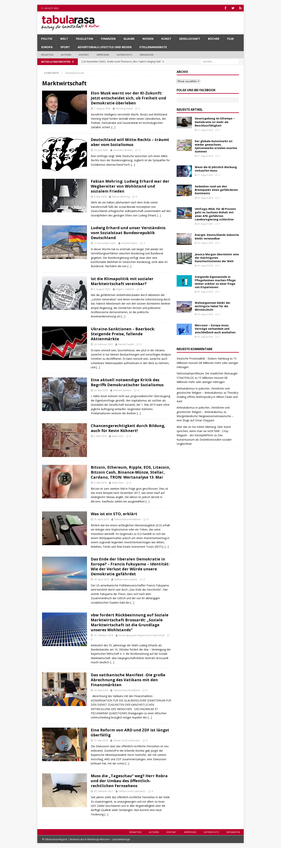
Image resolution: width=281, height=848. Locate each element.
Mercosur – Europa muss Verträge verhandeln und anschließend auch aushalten (215, 328)
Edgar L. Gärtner (125, 289)
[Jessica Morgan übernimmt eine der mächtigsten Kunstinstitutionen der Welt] (184, 258)
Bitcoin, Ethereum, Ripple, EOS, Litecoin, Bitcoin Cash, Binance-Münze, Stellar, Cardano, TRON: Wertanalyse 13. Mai (130, 472)
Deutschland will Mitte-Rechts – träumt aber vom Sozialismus (130, 142)
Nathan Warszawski (125, 579)
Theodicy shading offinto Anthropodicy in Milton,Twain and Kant (207, 397)
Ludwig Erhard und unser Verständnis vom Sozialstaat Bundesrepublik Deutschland (128, 232)
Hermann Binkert (123, 150)
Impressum (103, 54)
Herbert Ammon (122, 390)
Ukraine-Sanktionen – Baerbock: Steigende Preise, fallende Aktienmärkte (123, 333)
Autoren (66, 54)
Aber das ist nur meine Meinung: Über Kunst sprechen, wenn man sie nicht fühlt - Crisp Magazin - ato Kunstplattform (204, 431)
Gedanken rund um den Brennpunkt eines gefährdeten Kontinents (216, 190)
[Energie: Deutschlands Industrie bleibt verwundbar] (184, 239)
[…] (113, 127)
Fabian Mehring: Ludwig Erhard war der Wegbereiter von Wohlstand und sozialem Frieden (130, 186)
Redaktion (47, 54)
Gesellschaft (189, 38)
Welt (64, 38)
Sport (65, 47)
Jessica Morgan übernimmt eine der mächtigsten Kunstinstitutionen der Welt (217, 257)
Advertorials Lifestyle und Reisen (105, 47)
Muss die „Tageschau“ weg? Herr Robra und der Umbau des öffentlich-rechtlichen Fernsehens (129, 780)
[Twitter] (233, 8)
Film (230, 38)
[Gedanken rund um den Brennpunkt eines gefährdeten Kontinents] (184, 190)
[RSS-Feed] (240, 8)
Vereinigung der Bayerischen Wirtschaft (142, 635)
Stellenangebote (153, 47)
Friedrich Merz (129, 243)
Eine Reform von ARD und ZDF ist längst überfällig (130, 732)
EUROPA (47, 47)
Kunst (166, 38)
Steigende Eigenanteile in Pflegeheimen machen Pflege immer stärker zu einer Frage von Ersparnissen (215, 282)
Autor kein (118, 436)
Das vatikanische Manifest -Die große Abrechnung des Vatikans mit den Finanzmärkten (128, 679)
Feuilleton (84, 38)
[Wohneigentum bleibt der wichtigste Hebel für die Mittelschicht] (184, 307)
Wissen (147, 38)
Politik (46, 38)
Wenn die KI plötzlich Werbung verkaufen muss (216, 168)
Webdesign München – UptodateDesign (108, 839)
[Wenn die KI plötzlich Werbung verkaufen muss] (184, 171)
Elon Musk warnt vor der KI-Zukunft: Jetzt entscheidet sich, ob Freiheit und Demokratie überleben (128, 98)
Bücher (213, 38)
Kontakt (84, 54)
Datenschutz (124, 54)
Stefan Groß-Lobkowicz (126, 740)
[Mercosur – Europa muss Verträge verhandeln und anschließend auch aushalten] (184, 329)
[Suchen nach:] (220, 61)
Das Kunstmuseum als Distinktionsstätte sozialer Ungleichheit (204, 439)
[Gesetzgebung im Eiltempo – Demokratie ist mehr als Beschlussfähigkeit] (184, 122)
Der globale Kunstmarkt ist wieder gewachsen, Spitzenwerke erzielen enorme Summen (216, 146)
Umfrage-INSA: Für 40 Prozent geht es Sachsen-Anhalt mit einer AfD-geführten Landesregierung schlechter (215, 214)
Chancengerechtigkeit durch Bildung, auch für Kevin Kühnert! (128, 428)
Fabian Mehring (121, 196)
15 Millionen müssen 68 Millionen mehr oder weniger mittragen (207, 363)
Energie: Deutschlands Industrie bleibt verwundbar (217, 236)
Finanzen (108, 38)
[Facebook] (225, 8)
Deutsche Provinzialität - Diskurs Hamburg (203, 358)
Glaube (129, 38)
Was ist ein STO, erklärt (114, 513)
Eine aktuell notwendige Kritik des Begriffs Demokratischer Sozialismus (127, 382)
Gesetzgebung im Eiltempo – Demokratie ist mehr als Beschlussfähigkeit (215, 122)
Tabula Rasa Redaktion (127, 519)
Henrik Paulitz (126, 344)
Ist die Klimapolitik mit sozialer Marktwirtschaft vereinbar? (122, 281)
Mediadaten (147, 54)
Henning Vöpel (124, 108)
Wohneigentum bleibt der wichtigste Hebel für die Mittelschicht (212, 306)
